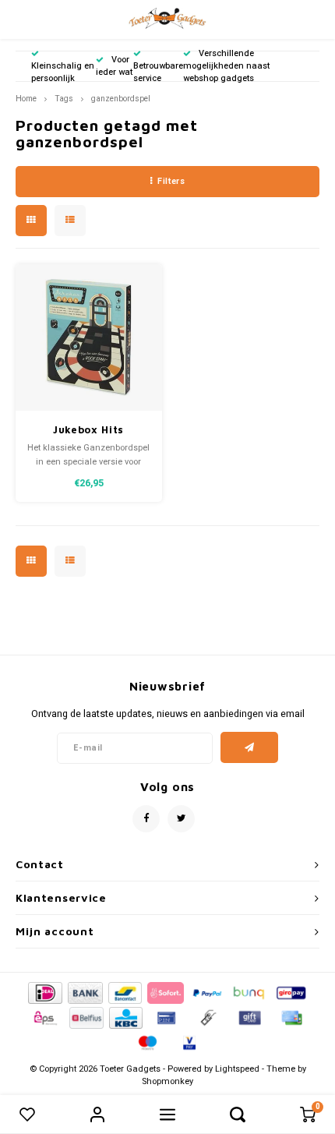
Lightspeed (237, 1069)
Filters (171, 181)
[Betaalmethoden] (44, 991)
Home (26, 98)
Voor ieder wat (114, 66)
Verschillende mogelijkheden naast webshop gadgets (226, 66)
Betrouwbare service (158, 72)
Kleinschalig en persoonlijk (62, 72)
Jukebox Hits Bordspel (88, 430)
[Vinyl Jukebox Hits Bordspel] (89, 337)
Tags (64, 98)
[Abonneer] (249, 747)
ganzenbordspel (120, 98)
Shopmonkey (167, 1081)
